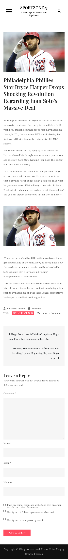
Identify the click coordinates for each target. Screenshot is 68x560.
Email (7, 462)
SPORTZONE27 (34, 7)
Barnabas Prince (16, 308)
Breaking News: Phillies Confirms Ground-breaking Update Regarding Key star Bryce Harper (36, 353)
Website (7, 482)
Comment (9, 393)
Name (7, 443)
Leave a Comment (49, 313)
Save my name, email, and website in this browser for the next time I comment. (34, 506)
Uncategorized (23, 313)
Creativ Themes (34, 553)
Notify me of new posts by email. (25, 520)
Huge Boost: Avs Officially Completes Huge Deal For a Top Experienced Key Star (33, 336)
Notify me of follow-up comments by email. (31, 512)
